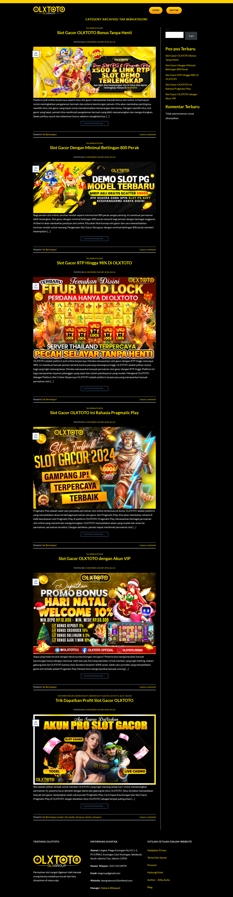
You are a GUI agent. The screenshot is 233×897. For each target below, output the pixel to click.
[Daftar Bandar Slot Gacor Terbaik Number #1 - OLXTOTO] (49, 10)
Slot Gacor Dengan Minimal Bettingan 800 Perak (94, 147)
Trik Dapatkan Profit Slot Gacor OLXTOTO (94, 700)
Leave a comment (148, 134)
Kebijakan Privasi (156, 850)
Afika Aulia (109, 42)
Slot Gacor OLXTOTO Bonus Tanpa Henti (94, 32)
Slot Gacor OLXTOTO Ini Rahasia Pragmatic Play (94, 412)
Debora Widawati (110, 887)
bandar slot (81, 696)
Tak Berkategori (94, 28)
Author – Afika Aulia (158, 879)
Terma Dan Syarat (157, 857)
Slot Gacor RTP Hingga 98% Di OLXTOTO (94, 262)
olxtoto (114, 696)
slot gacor (126, 696)
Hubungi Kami (155, 872)
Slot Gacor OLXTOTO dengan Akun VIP (94, 558)
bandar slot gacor (99, 696)
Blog (149, 887)
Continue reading (94, 123)
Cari (167, 29)
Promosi (152, 864)
